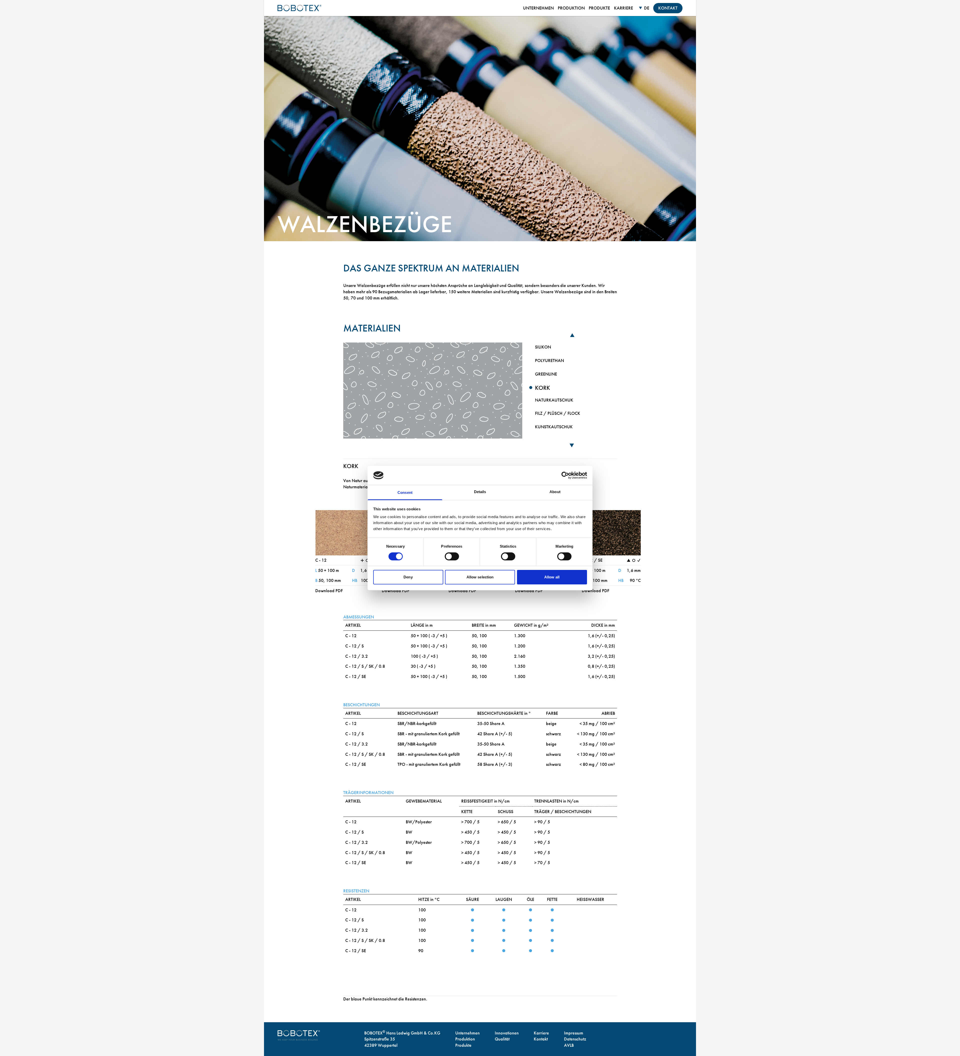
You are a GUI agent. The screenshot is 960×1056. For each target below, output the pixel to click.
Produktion (465, 1039)
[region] (572, 390)
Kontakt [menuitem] (668, 8)
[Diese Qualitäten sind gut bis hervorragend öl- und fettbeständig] (362, 560)
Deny (408, 577)
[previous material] (572, 334)
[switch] (452, 556)
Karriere (541, 1033)
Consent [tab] (405, 492)
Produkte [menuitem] (599, 8)
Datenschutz (575, 1039)
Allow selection (480, 577)
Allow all (552, 577)
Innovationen (507, 1033)
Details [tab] (480, 492)
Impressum (573, 1033)
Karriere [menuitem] (623, 8)
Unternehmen (467, 1033)
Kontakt (541, 1039)
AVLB (569, 1045)
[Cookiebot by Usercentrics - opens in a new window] (565, 475)
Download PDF (329, 590)
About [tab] (555, 492)
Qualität (502, 1039)
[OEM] (639, 560)
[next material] (572, 446)
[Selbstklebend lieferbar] (634, 560)
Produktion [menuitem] (571, 8)
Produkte (463, 1045)
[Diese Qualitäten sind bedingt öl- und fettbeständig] (629, 560)
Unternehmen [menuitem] (538, 8)
